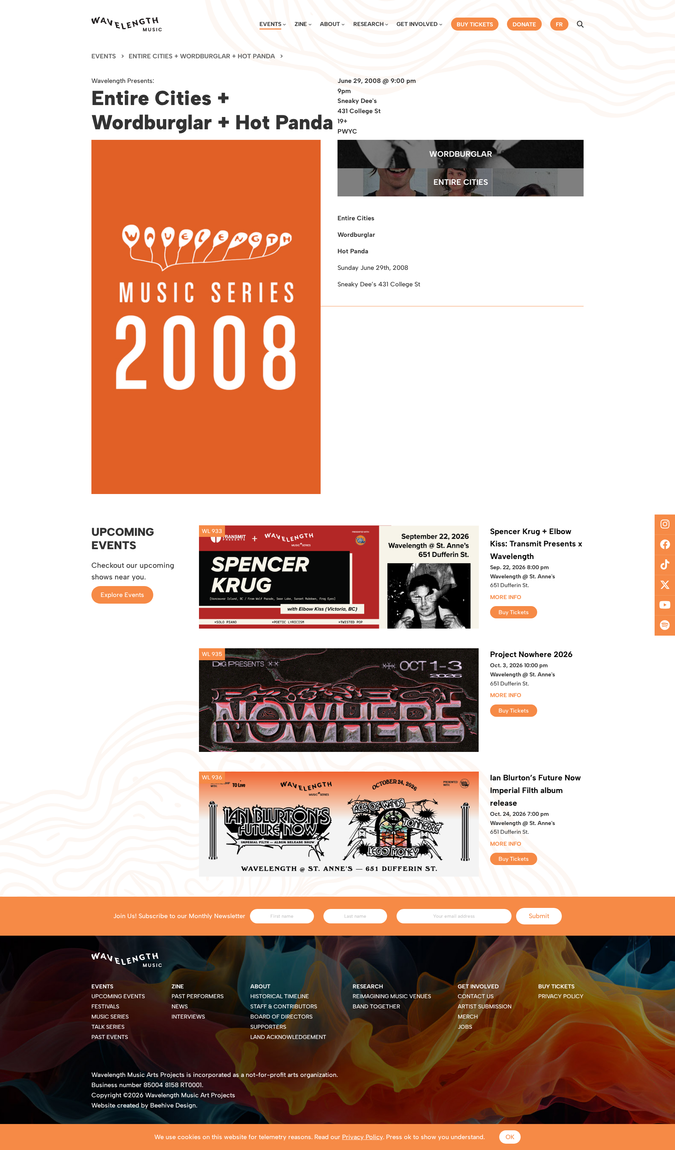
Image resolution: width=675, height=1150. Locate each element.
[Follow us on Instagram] (665, 524)
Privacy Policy (561, 996)
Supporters (268, 1027)
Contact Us (476, 996)
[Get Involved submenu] (441, 24)
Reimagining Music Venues (392, 996)
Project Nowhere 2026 (531, 654)
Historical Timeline (279, 996)
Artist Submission (485, 1006)
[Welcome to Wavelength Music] (126, 24)
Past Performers (198, 996)
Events (270, 24)
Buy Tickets (514, 612)
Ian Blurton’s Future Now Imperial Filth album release (535, 790)
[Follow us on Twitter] (665, 585)
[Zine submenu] (310, 24)
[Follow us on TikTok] (665, 565)
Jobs (465, 1027)
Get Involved (417, 24)
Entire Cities (460, 182)
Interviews (188, 1016)
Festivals (105, 1006)
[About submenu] (343, 24)
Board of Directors (281, 1016)
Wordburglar (460, 154)
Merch (468, 1016)
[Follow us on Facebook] (665, 544)
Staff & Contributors (283, 1006)
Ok (510, 1137)
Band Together (376, 1006)
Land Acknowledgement (288, 1037)
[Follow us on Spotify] (665, 626)
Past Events (109, 1037)
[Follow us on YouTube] (665, 605)
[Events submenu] (284, 24)
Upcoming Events (118, 996)
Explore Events (122, 595)
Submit (539, 916)
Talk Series (107, 1027)
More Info (505, 597)
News (180, 1006)
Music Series (110, 1016)
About (330, 24)
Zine (301, 24)
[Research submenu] (386, 24)
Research (368, 24)
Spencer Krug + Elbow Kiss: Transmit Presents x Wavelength (536, 544)
